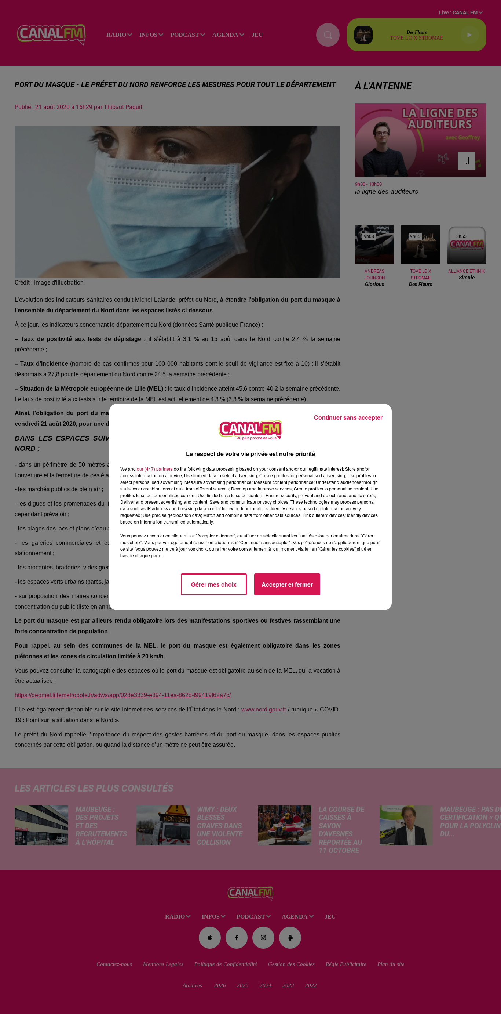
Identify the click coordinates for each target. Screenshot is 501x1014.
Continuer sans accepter (348, 417)
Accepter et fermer (287, 584)
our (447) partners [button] (155, 469)
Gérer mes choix (214, 584)
